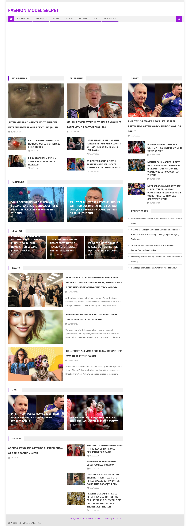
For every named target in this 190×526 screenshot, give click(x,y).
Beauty (55, 18)
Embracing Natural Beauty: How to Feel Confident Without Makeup (156, 259)
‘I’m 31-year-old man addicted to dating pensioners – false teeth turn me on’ (63, 244)
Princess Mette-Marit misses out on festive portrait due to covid (103, 246)
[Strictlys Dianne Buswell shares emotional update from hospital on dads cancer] (75, 164)
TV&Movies (17, 182)
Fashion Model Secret (33, 10)
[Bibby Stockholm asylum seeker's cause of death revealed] (17, 161)
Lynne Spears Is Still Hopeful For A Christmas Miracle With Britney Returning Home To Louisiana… (104, 145)
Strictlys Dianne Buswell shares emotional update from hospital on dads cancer (104, 164)
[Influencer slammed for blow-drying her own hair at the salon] (35, 364)
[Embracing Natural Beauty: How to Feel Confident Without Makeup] (35, 327)
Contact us (116, 518)
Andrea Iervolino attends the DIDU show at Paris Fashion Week (156, 221)
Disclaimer (106, 518)
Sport (95, 18)
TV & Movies (110, 18)
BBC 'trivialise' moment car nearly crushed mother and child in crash (44, 144)
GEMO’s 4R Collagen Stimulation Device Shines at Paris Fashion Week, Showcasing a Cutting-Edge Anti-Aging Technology (93, 282)
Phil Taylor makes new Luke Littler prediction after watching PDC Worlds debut (35, 417)
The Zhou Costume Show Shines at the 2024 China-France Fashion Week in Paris (105, 449)
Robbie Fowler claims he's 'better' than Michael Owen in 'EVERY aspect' (94, 419)
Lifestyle (82, 18)
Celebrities (41, 18)
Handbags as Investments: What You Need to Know (102, 463)
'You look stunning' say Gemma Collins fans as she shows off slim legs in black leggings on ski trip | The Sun (34, 207)
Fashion (68, 18)
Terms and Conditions (91, 518)
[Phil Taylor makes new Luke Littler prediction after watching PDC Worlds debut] (155, 100)
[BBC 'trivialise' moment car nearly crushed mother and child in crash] (17, 143)
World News (23, 18)
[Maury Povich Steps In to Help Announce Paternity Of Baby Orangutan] (94, 100)
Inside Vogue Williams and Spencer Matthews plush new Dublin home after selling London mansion (27, 243)
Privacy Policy (74, 518)
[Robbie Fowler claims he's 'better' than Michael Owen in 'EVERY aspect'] (95, 412)
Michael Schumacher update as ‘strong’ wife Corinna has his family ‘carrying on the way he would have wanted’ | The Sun (163, 168)
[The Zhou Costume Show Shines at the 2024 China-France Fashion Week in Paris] (76, 450)
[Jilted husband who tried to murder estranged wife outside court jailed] (36, 100)
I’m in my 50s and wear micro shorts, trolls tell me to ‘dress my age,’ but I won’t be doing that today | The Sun (103, 479)
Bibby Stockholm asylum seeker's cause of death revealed (42, 161)
